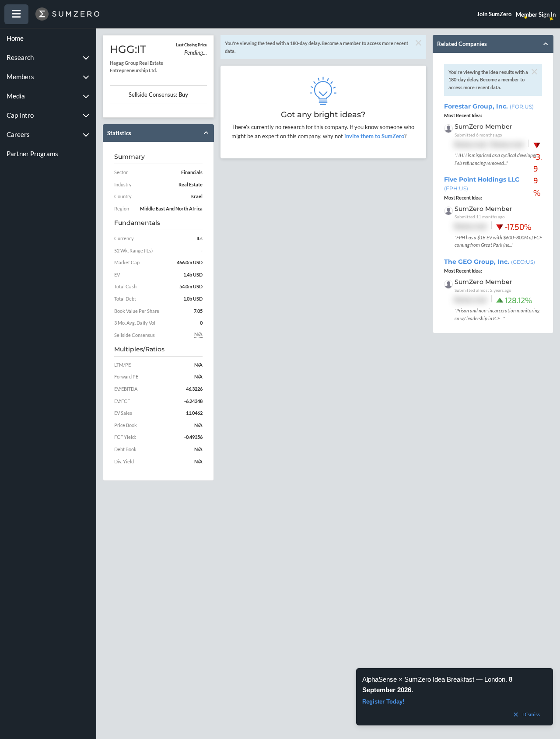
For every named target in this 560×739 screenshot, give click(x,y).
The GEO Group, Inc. (489, 262)
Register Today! (383, 701)
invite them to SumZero (373, 136)
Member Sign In (536, 14)
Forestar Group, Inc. (489, 106)
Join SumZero (494, 14)
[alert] (454, 696)
